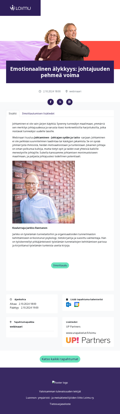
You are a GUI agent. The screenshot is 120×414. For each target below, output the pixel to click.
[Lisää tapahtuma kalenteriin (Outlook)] (69, 304)
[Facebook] (51, 102)
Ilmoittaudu (60, 265)
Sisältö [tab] (13, 113)
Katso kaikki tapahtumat (60, 359)
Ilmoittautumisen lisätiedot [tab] (38, 113)
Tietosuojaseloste (60, 404)
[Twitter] (60, 102)
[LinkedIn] (69, 102)
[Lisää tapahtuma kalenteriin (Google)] (76, 304)
